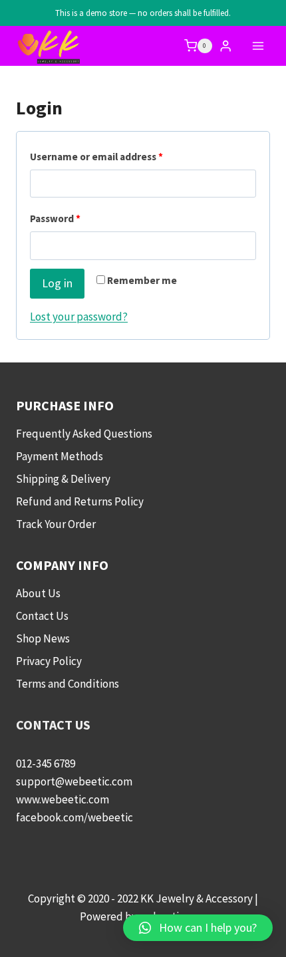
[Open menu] (257, 45)
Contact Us (42, 616)
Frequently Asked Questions (84, 433)
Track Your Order (56, 524)
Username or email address (117, 156)
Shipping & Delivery (63, 479)
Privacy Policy (49, 661)
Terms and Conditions (67, 683)
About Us (38, 593)
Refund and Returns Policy (80, 501)
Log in (57, 283)
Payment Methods (59, 456)
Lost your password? (79, 316)
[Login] (225, 46)
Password (76, 218)
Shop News (43, 638)
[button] (198, 927)
